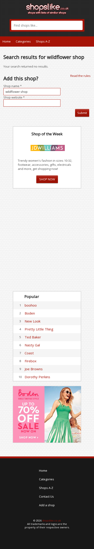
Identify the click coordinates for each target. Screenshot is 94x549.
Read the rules (80, 76)
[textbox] (47, 25)
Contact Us (46, 496)
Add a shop (47, 505)
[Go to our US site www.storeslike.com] (90, 41)
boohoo (31, 305)
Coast (29, 353)
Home (7, 41)
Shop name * (12, 86)
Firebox (31, 361)
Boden (30, 313)
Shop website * (14, 97)
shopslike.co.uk (51, 520)
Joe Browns (34, 369)
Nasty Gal (32, 345)
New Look (32, 321)
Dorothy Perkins (37, 377)
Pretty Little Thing (39, 329)
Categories (23, 41)
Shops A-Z (43, 41)
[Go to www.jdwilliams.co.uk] (48, 147)
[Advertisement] (47, 240)
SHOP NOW (47, 179)
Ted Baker (33, 337)
